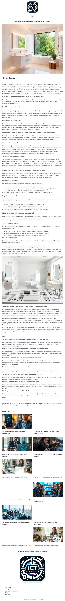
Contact (7, 592)
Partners (7, 594)
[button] (32, 16)
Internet (7, 589)
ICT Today (8, 587)
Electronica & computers (11, 591)
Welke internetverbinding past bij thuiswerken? (15, 477)
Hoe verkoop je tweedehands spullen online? (46, 545)
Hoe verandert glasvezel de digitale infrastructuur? (16, 499)
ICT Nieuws (21, 551)
